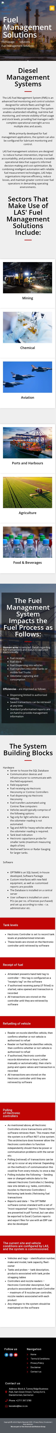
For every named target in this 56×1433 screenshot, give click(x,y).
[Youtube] (16, 1355)
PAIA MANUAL (28, 1424)
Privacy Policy (38, 1422)
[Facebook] (11, 1355)
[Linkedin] (6, 1355)
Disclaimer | (48, 1422)
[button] (52, 8)
